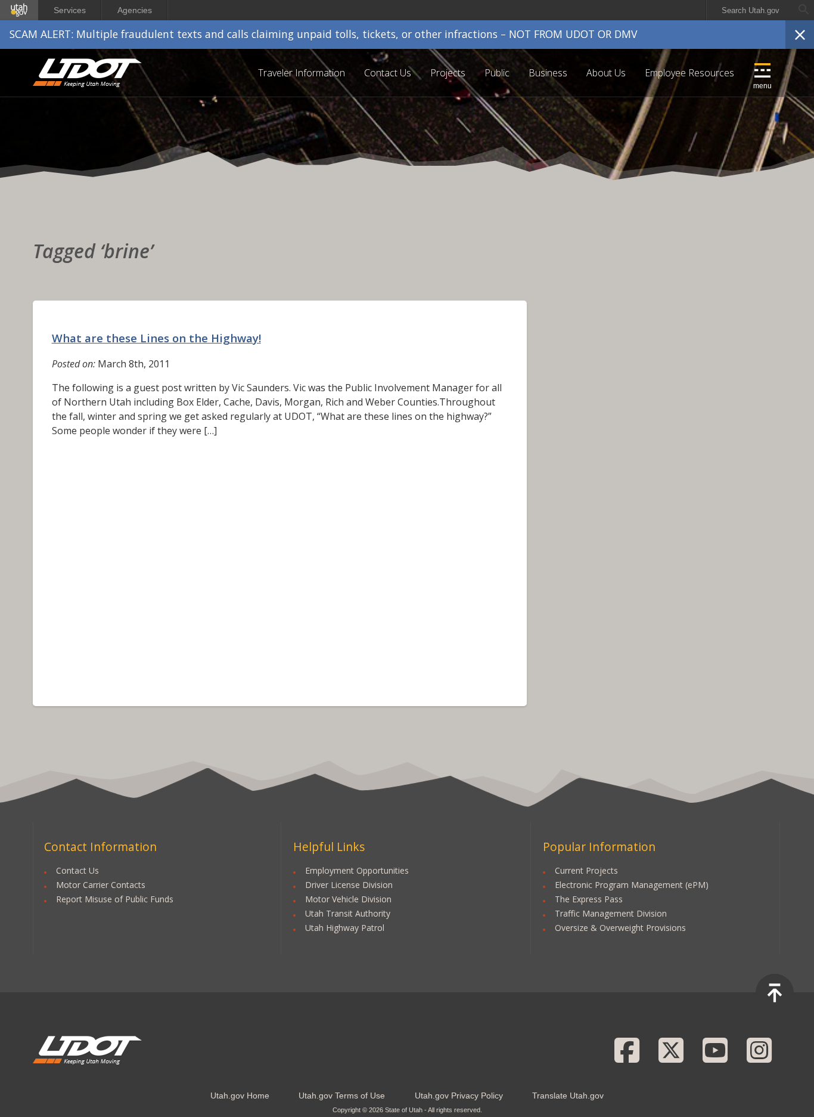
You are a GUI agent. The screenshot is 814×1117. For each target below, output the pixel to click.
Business (548, 72)
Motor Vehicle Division (348, 899)
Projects (447, 72)
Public (496, 72)
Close (799, 34)
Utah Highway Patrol (344, 927)
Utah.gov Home (239, 1095)
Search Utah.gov (750, 10)
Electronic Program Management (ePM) (632, 884)
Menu (762, 86)
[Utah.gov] (19, 10)
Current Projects (586, 870)
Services (70, 10)
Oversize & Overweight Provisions (620, 927)
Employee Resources (689, 72)
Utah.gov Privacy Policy (459, 1095)
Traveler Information (301, 72)
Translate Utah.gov (568, 1095)
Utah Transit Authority (347, 913)
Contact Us (387, 72)
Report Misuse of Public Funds (114, 899)
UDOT (88, 72)
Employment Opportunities (357, 870)
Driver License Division (349, 884)
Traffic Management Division (611, 913)
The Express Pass (589, 899)
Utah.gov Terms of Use (342, 1095)
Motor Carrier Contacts (100, 884)
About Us (606, 72)
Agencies (134, 10)
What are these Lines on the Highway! (156, 337)
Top (775, 993)
